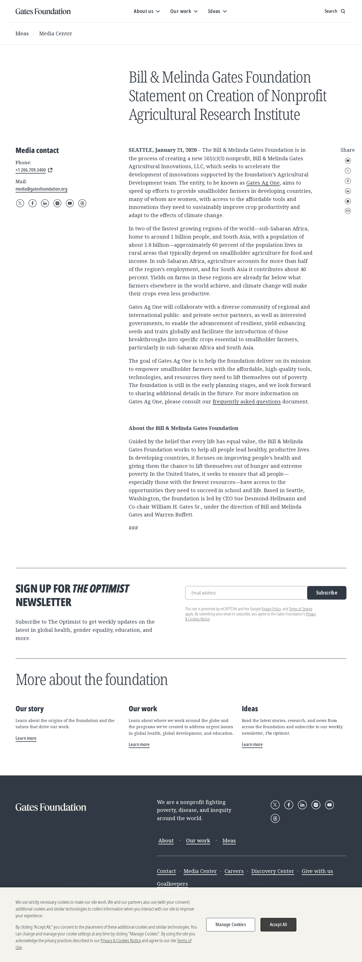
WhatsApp (347, 201)
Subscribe (326, 592)
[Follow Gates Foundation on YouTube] (69, 203)
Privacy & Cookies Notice (121, 940)
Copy (347, 210)
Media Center (55, 33)
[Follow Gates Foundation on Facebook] (32, 203)
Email (347, 160)
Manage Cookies (231, 924)
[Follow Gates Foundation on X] (20, 203)
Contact (166, 871)
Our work (198, 840)
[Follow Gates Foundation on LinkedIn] (44, 203)
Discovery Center (272, 871)
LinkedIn (347, 191)
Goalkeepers (172, 883)
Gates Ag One (263, 182)
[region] (181, 924)
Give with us (317, 871)
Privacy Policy (271, 608)
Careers (234, 871)
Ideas (22, 33)
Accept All (278, 924)
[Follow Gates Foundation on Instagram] (57, 203)
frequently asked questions (247, 401)
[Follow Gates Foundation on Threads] (82, 203)
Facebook (347, 181)
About (166, 840)
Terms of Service (300, 608)
